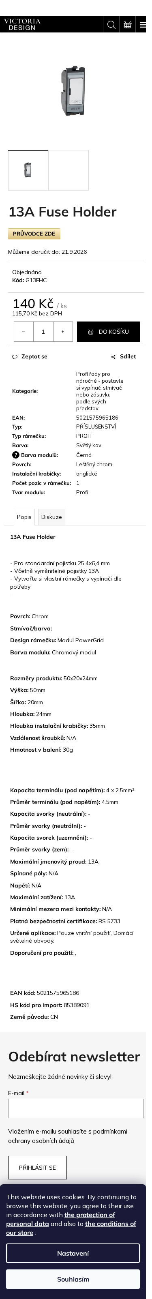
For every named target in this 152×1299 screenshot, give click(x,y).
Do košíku (114, 331)
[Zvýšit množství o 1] (63, 331)
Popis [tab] (24, 517)
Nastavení (73, 1253)
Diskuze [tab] (51, 517)
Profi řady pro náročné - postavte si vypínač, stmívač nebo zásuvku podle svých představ (100, 391)
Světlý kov (88, 445)
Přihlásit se (37, 1167)
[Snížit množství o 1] (24, 331)
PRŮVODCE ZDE (34, 233)
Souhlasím (73, 1279)
